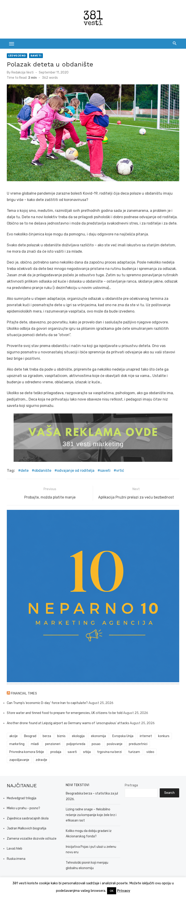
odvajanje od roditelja (75, 470)
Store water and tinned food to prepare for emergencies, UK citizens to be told (64, 713)
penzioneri (52, 744)
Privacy (123, 891)
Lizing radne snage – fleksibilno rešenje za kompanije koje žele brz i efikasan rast (91, 814)
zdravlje (41, 760)
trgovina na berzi (109, 752)
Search (169, 793)
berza (47, 736)
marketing (16, 744)
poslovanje (114, 744)
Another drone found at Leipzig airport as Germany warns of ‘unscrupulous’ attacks (68, 723)
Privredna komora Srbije (26, 752)
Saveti (36, 55)
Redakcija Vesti (22, 72)
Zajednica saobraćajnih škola (28, 818)
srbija (87, 752)
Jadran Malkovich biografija (26, 828)
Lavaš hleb (14, 849)
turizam (134, 752)
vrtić (120, 470)
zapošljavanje (19, 760)
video (150, 752)
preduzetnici (138, 744)
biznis (61, 736)
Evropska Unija (122, 736)
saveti (105, 470)
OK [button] (111, 890)
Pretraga (131, 785)
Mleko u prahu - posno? (23, 808)
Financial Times (24, 693)
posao (96, 744)
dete (25, 470)
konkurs (163, 736)
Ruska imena (16, 859)
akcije (13, 736)
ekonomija (98, 736)
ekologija (78, 736)
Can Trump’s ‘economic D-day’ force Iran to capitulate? (47, 703)
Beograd (30, 736)
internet (146, 736)
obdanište (42, 470)
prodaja (55, 752)
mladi (35, 744)
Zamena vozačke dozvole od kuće (31, 839)
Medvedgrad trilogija (21, 798)
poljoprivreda (75, 744)
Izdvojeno (17, 55)
